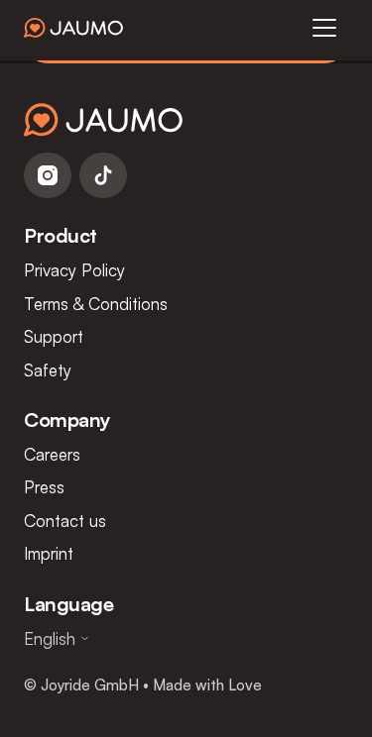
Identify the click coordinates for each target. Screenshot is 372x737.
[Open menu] (324, 28)
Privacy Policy (74, 270)
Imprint (48, 553)
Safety (47, 370)
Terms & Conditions (96, 303)
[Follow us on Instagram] (47, 175)
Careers (52, 454)
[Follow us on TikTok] (103, 175)
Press (44, 486)
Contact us (65, 520)
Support (53, 336)
